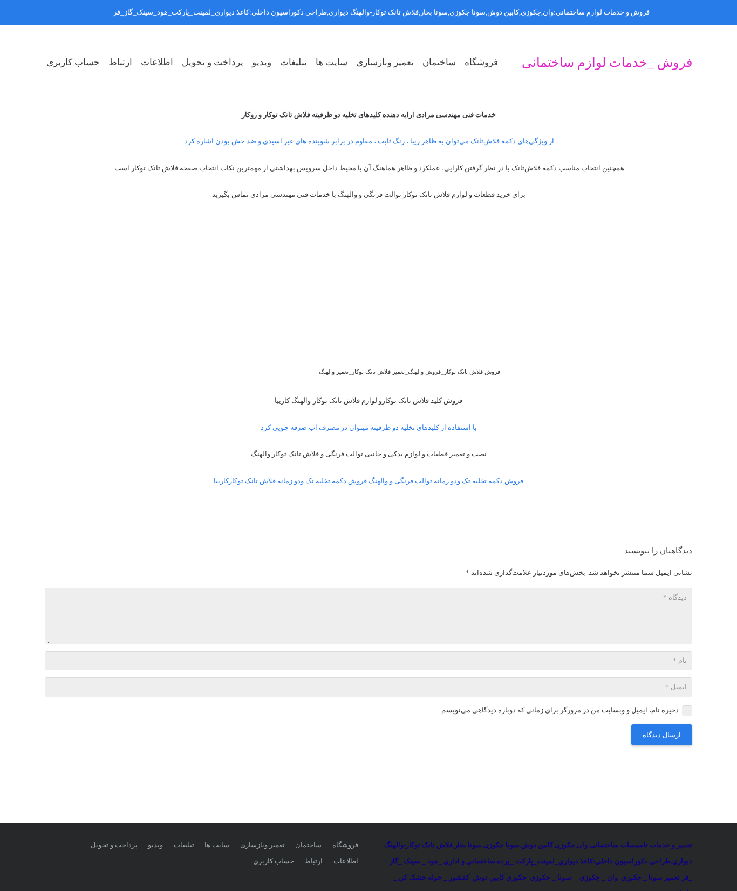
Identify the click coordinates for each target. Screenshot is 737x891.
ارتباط (313, 861)
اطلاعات (345, 861)
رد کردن (100, 12)
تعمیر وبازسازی (262, 845)
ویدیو (155, 845)
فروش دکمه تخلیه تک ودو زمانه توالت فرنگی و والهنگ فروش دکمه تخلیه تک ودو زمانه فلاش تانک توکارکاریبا (368, 481)
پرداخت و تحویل (114, 845)
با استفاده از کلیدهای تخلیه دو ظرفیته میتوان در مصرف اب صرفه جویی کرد (369, 427)
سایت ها (216, 845)
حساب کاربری (273, 861)
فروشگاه (345, 845)
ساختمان (308, 845)
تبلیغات (184, 845)
